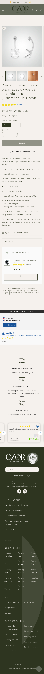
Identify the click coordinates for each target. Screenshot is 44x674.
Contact (8, 613)
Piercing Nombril (21, 562)
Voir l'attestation (10, 324)
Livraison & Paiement (13, 510)
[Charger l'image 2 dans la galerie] (22, 76)
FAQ (6, 534)
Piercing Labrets (34, 571)
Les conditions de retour (15, 516)
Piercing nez (29, 626)
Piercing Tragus (8, 587)
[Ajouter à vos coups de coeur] (6, 261)
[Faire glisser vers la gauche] (2, 76)
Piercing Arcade (21, 571)
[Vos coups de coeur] (36, 9)
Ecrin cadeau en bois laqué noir (24, 261)
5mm (16, 125)
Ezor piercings (24, 665)
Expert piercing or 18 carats (16, 505)
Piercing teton (30, 636)
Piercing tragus (30, 642)
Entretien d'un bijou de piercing (11, 627)
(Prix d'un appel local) (19, 602)
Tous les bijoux (34, 579)
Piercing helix (10, 645)
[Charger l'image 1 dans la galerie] (11, 76)
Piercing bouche (11, 640)
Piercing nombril (31, 631)
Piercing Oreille (8, 562)
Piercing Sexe (34, 562)
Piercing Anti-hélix (8, 579)
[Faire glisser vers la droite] (41, 76)
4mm (6, 125)
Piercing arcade (11, 634)
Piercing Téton (34, 554)
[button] (2, 9)
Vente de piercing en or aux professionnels (16, 522)
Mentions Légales (14, 668)
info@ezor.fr (10, 608)
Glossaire (8, 540)
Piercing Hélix (8, 571)
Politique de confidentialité (30, 668)
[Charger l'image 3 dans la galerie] (33, 76)
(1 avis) (20, 104)
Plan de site (9, 529)
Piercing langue (11, 650)
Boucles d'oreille (31, 647)
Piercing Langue (21, 579)
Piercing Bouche (21, 587)
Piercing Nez (21, 554)
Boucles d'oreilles (8, 554)
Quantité (5, 130)
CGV (6, 668)
